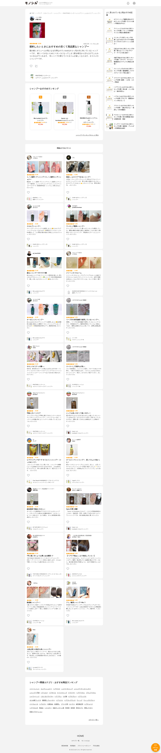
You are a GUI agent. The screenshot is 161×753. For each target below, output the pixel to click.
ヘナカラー (48, 708)
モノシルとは (85, 740)
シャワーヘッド (35, 696)
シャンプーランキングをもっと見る (87, 135)
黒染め (41, 708)
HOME (80, 736)
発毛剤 (73, 708)
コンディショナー (46, 689)
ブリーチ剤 (64, 704)
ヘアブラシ (58, 696)
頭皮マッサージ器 (58, 708)
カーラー (72, 704)
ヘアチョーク (88, 704)
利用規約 (72, 746)
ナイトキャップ (62, 693)
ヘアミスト (59, 700)
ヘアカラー (42, 704)
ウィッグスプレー (89, 700)
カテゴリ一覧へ (94, 720)
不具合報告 (96, 746)
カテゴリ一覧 (75, 740)
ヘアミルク (44, 693)
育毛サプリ (79, 708)
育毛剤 (67, 708)
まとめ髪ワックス (35, 700)
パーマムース (34, 704)
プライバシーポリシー (84, 746)
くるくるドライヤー (47, 696)
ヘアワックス (82, 696)
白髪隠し (57, 704)
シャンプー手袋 (35, 693)
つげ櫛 (65, 696)
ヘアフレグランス (70, 700)
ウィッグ (79, 700)
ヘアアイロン (80, 693)
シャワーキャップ (67, 689)
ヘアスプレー (72, 696)
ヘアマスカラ (34, 708)
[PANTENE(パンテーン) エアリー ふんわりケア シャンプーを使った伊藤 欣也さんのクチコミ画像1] (37, 30)
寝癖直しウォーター (48, 700)
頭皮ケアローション (36, 712)
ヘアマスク (56, 689)
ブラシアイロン (91, 693)
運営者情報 (64, 746)
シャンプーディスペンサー (82, 689)
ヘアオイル (52, 693)
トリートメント (35, 689)
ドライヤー (71, 693)
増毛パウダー (88, 708)
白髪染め (50, 704)
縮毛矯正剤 (79, 704)
